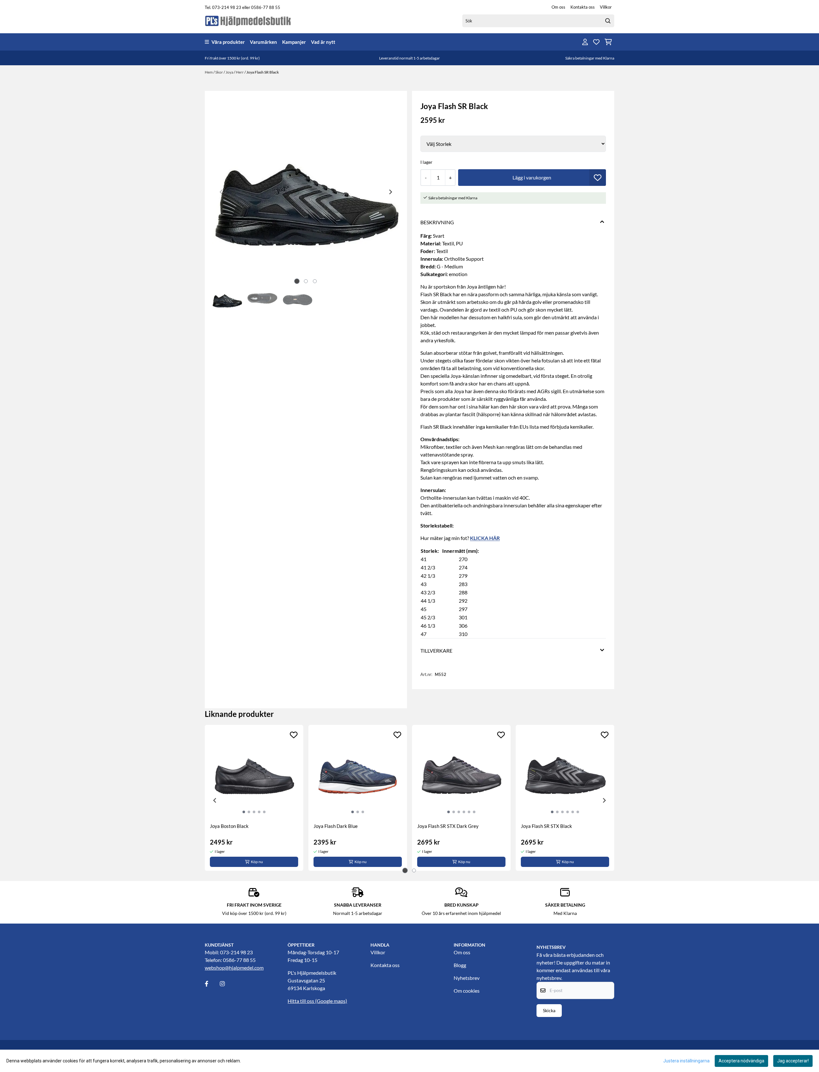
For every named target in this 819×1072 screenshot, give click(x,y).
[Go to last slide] (215, 800)
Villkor (606, 7)
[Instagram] (227, 984)
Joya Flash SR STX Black (546, 826)
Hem (209, 72)
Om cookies (467, 991)
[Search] (607, 20)
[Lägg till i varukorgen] (532, 177)
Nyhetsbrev (467, 978)
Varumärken (263, 42)
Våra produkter (228, 42)
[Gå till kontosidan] (585, 42)
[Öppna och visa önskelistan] (596, 42)
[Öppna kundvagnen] (608, 42)
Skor (219, 72)
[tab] (297, 281)
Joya (230, 72)
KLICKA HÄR (485, 538)
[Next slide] (390, 192)
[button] (597, 177)
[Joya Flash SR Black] (306, 192)
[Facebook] (212, 984)
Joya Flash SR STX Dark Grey (448, 826)
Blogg (460, 965)
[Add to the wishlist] (294, 735)
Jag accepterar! (793, 1060)
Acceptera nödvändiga (741, 1060)
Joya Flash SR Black (262, 72)
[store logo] (248, 20)
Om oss (558, 7)
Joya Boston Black (229, 826)
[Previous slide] (221, 192)
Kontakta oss (582, 7)
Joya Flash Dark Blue (336, 826)
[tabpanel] (254, 798)
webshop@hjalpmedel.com (234, 968)
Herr (240, 72)
